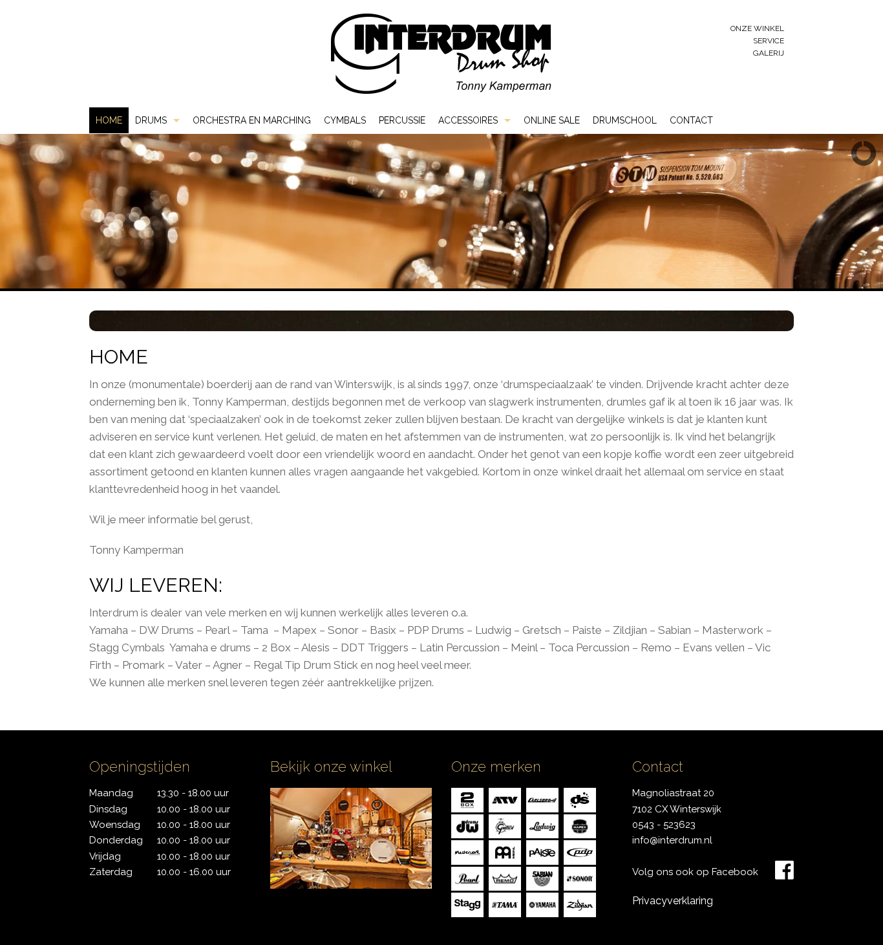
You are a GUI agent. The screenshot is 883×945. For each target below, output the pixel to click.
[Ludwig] (542, 825)
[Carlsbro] (542, 799)
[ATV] (505, 799)
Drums (151, 120)
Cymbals (345, 120)
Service (768, 40)
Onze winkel (757, 28)
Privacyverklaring (672, 901)
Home (109, 120)
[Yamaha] (542, 904)
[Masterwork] (467, 851)
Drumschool (625, 120)
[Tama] (505, 904)
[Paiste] (542, 851)
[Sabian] (542, 877)
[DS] (580, 799)
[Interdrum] (440, 53)
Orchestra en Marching (252, 120)
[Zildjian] (580, 904)
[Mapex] (580, 825)
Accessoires (468, 120)
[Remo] (505, 877)
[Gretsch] (505, 825)
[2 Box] (467, 799)
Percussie (402, 120)
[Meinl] (505, 851)
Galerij (768, 53)
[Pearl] (467, 877)
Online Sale (552, 120)
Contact (691, 120)
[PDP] (580, 851)
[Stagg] (467, 904)
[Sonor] (580, 877)
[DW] (467, 825)
